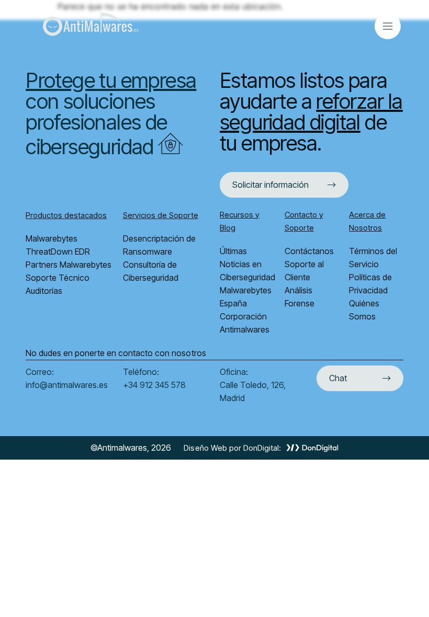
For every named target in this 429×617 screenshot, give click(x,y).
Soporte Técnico (59, 277)
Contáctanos (309, 251)
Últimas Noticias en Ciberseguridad (248, 264)
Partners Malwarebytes (68, 264)
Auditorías (44, 290)
